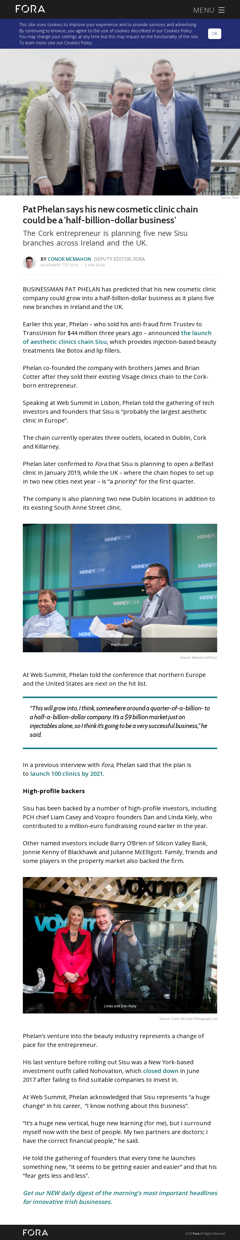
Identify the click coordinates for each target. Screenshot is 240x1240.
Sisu (235, 197)
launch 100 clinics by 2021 (66, 774)
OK (214, 33)
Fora (196, 1233)
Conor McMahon (69, 259)
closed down (161, 1071)
